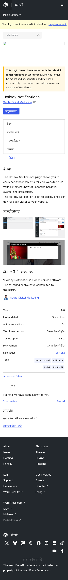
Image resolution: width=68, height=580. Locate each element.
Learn (6, 474)
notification (58, 360)
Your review (10, 401)
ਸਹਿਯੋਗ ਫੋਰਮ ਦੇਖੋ (12, 426)
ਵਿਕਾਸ (10, 149)
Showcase (42, 446)
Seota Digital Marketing (17, 102)
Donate (42, 486)
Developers (10, 486)
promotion (58, 367)
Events (40, 480)
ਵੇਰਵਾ (10, 123)
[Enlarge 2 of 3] (60, 221)
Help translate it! (58, 24)
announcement (42, 360)
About (7, 446)
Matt (8, 508)
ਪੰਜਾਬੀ (14, 535)
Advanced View (12, 376)
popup (47, 367)
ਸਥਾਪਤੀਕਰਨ (13, 140)
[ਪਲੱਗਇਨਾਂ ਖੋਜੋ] (38, 35)
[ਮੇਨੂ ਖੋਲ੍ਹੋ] (62, 5)
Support (8, 480)
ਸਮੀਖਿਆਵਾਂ (13, 132)
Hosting (8, 458)
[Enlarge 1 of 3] (28, 221)
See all (61, 401)
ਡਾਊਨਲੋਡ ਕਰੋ (11, 111)
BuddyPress (12, 520)
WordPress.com (14, 502)
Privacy (7, 463)
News (6, 452)
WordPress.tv (13, 492)
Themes (40, 452)
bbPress (10, 514)
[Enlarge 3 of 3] (60, 244)
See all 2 (60, 352)
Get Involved (43, 474)
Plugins (40, 458)
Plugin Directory (12, 14)
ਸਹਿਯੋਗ (11, 157)
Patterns (41, 463)
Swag (41, 492)
